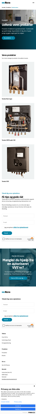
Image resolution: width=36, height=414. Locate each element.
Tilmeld (6, 233)
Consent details (5, 401)
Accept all (18, 406)
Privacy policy (18, 401)
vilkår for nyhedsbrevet (20, 227)
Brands (4, 355)
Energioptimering (6, 343)
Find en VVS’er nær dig (17, 278)
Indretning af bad (6, 340)
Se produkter (7, 38)
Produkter (8, 7)
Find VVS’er (5, 337)
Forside (3, 7)
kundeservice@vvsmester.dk (9, 379)
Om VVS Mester (6, 365)
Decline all (18, 409)
